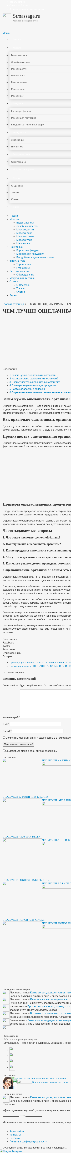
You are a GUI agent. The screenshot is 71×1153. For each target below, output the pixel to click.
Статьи (13, 281)
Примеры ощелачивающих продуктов (32, 385)
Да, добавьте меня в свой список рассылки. (31, 750)
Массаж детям (25, 229)
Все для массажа (19, 271)
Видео (13, 295)
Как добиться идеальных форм (35, 257)
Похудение (16, 246)
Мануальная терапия (21, 278)
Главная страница (13, 304)
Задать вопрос (17, 2)
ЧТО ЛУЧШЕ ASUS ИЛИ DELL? (21, 836)
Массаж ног (23, 243)
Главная (14, 215)
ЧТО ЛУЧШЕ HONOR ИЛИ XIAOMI (23, 919)
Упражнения (23, 264)
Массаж (14, 219)
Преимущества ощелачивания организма (34, 381)
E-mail (7, 731)
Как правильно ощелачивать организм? (33, 378)
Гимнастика (23, 267)
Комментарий (11, 717)
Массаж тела (24, 239)
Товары (20, 288)
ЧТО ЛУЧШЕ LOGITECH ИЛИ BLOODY (26, 880)
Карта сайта (16, 1131)
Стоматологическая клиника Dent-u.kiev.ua (41, 1078)
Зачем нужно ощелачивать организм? (32, 375)
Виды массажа (25, 222)
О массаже (22, 284)
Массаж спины (25, 236)
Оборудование (25, 274)
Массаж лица (24, 232)
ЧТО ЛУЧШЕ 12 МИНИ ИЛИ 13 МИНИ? (26, 796)
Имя (6, 723)
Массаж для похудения (30, 253)
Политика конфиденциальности (28, 1141)
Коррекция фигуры (27, 250)
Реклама (14, 1138)
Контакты (15, 1134)
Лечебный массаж (27, 226)
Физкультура (17, 260)
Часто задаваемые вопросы (27, 388)
